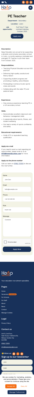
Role (4, 205)
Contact (4, 309)
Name (5, 175)
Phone (5, 195)
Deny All (24, 386)
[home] (6, 7)
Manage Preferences (17, 392)
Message (6, 216)
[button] (30, 8)
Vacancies (8, 294)
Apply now (17, 36)
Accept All (11, 386)
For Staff (4, 300)
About (3, 303)
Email (5, 185)
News (3, 306)
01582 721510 (19, 164)
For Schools (5, 297)
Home (3, 291)
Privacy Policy (6, 323)
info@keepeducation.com (9, 347)
